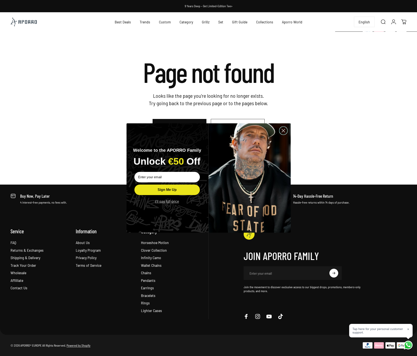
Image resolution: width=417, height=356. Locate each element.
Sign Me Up (167, 190)
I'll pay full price (167, 201)
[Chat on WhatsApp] (408, 345)
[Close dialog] (283, 130)
